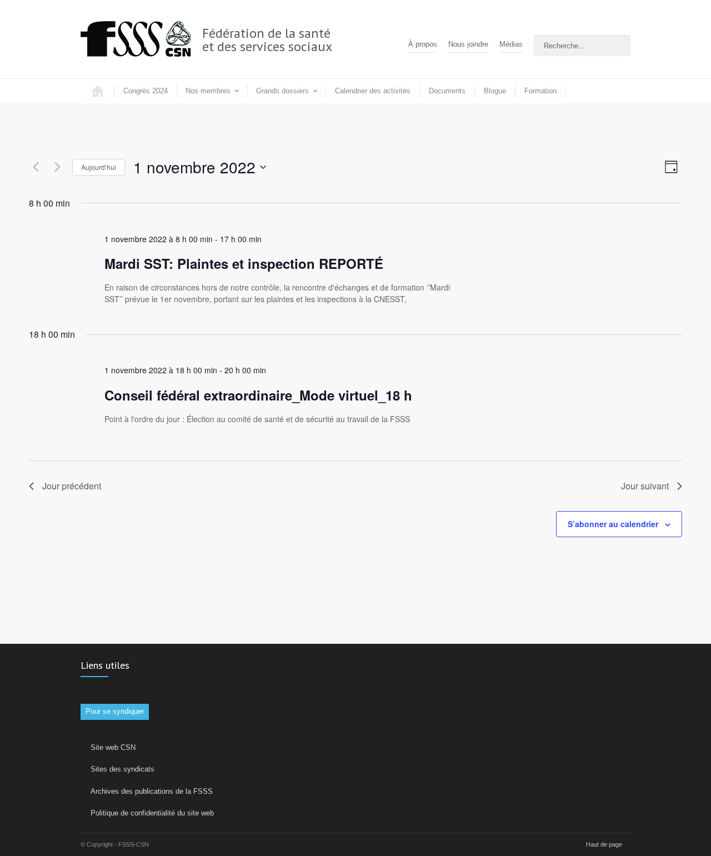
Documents (447, 91)
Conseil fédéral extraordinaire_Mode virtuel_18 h (258, 395)
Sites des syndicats (122, 769)
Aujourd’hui (98, 167)
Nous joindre (468, 44)
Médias (511, 44)
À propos (422, 44)
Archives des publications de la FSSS (152, 791)
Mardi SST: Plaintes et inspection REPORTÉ (243, 263)
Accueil (97, 90)
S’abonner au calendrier (613, 523)
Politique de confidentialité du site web (152, 813)
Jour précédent (71, 485)
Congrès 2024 (145, 91)
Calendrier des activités (372, 91)
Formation (540, 91)
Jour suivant (645, 485)
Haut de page (604, 844)
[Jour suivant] (57, 167)
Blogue (495, 91)
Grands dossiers (282, 91)
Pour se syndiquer (115, 711)
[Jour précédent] (35, 167)
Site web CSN (113, 747)
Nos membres (208, 91)
